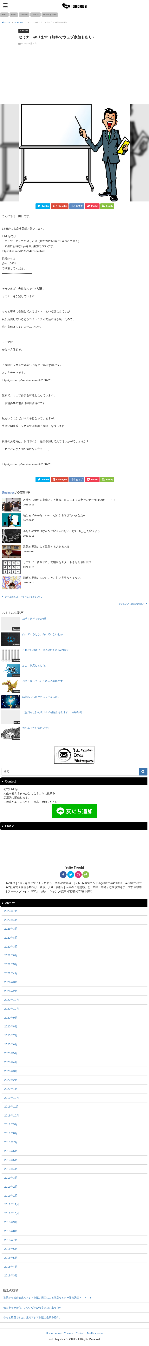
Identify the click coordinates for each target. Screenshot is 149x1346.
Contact (35, 14)
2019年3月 (10, 1177)
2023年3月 (10, 928)
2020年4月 (10, 1062)
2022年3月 (10, 946)
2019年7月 (10, 1142)
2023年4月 (10, 920)
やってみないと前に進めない (131, 604)
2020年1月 (10, 1088)
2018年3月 (10, 1275)
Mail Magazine (49, 14)
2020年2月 (10, 1079)
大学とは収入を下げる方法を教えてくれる (23, 597)
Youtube (24, 14)
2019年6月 (10, 1151)
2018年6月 (10, 1248)
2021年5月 (10, 964)
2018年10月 (11, 1213)
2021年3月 (10, 982)
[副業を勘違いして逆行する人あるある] (74, 551)
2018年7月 (10, 1240)
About (13, 14)
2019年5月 (10, 1160)
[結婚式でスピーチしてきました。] (74, 701)
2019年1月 (10, 1195)
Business (24, 31)
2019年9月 (10, 1124)
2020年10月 (11, 1008)
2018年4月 (10, 1266)
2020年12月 (11, 999)
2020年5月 (10, 1053)
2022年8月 (10, 937)
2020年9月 (10, 1017)
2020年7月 (10, 1035)
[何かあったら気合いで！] (74, 733)
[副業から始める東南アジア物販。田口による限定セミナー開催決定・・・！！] (74, 504)
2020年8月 (10, 1026)
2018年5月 (10, 1257)
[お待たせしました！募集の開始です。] (74, 686)
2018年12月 (11, 1204)
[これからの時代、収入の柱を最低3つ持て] (74, 655)
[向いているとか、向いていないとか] (74, 639)
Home (4, 14)
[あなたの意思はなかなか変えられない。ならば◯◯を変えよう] (74, 536)
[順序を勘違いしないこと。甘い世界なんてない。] (74, 582)
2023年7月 (10, 911)
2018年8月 (10, 1231)
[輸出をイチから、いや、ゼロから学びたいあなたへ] (74, 520)
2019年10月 (11, 1115)
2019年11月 (11, 1106)
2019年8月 (10, 1133)
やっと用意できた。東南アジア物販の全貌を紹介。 (32, 1317)
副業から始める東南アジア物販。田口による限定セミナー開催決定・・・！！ (47, 1297)
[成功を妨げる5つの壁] (74, 623)
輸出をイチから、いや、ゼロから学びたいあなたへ (32, 1307)
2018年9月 (10, 1222)
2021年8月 (10, 955)
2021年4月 (10, 973)
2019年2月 (10, 1186)
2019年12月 (11, 1097)
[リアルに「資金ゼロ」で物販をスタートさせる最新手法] (74, 567)
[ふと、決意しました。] (74, 670)
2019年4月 (10, 1169)
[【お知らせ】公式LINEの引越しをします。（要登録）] (74, 717)
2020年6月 (10, 1044)
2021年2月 (10, 991)
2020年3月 (10, 1071)
